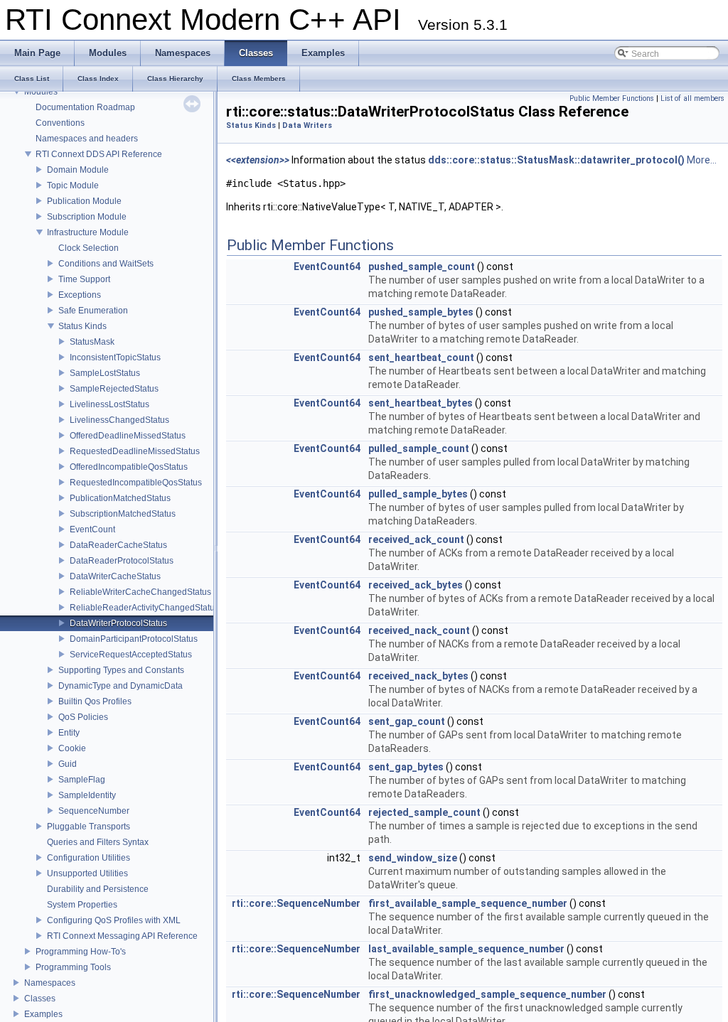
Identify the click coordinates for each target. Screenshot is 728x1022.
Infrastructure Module (88, 232)
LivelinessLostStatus (109, 404)
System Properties (82, 905)
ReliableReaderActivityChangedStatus (144, 608)
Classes (39, 999)
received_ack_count (416, 539)
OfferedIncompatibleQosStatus (129, 467)
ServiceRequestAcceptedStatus (131, 655)
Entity (69, 733)
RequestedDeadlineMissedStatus (135, 451)
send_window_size (412, 858)
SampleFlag (81, 780)
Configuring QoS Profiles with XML (114, 920)
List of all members (692, 98)
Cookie (72, 748)
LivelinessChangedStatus (119, 420)
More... (702, 160)
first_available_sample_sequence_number (467, 903)
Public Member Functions (611, 98)
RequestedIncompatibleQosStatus (136, 483)
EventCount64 (327, 266)
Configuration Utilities (88, 858)
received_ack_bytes (415, 585)
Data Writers (307, 125)
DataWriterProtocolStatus (118, 623)
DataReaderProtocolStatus (121, 561)
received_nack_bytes (418, 676)
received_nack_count (419, 630)
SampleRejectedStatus (114, 389)
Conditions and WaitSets (106, 264)
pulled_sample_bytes (418, 494)
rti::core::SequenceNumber (296, 903)
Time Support (84, 279)
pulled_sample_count (418, 448)
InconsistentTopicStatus (115, 357)
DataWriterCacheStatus (115, 576)
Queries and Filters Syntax (98, 842)
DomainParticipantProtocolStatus (134, 639)
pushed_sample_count (421, 266)
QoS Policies (83, 717)
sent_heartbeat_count (421, 357)
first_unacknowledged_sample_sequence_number (487, 994)
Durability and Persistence (98, 889)
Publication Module (84, 201)
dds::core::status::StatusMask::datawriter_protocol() (556, 160)
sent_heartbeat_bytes (420, 403)
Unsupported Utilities (87, 873)
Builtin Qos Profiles (95, 701)
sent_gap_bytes (406, 767)
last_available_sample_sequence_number (466, 948)
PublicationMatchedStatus (120, 498)
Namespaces (49, 983)
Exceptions (79, 295)
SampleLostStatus (105, 373)
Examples (43, 1014)
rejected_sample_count (424, 812)
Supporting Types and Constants (121, 670)
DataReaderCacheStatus (118, 545)
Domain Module (78, 170)
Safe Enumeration (93, 311)
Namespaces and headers (87, 139)
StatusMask (92, 342)
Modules (41, 92)
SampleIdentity (87, 795)
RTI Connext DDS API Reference (99, 154)
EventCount (92, 529)
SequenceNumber (93, 811)
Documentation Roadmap (85, 107)
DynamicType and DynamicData (120, 686)
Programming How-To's (81, 952)
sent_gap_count (406, 721)
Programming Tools (73, 967)
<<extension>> (257, 160)
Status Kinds (82, 326)
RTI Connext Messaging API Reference (122, 936)
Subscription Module (87, 217)
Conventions (60, 123)
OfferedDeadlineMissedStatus (128, 436)
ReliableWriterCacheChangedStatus (140, 592)
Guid (67, 764)
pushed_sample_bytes (420, 312)
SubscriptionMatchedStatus (123, 514)
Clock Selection (88, 248)
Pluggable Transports (88, 827)
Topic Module (73, 185)
